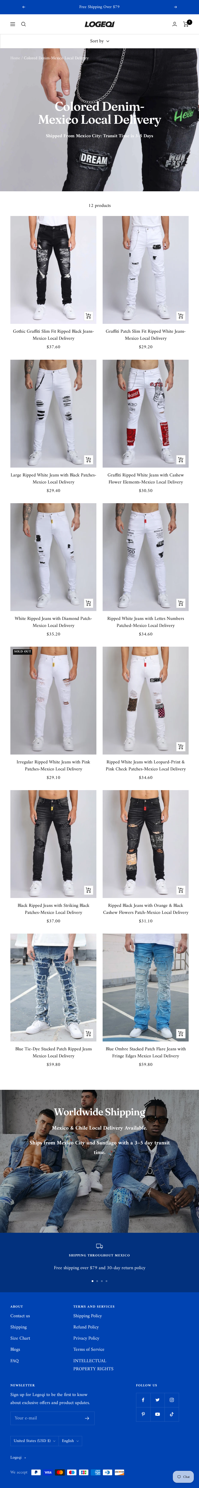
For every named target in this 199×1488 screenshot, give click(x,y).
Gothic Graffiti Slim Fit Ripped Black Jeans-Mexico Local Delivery (53, 335)
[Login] (174, 24)
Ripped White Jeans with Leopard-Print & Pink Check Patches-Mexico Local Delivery (146, 766)
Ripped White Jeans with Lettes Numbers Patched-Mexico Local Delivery (145, 622)
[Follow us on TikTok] (172, 1414)
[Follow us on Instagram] (172, 1400)
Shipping (18, 1327)
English (68, 1441)
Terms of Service (88, 1350)
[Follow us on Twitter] (157, 1400)
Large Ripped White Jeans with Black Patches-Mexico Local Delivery (53, 479)
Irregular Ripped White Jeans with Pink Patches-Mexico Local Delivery (53, 766)
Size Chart (20, 1338)
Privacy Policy (86, 1338)
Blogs (15, 1350)
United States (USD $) (32, 1441)
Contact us (20, 1316)
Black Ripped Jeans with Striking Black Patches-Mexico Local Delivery (53, 909)
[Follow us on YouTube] (157, 1414)
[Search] (23, 24)
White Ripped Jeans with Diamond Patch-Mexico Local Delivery (53, 622)
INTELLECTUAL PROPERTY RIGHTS (93, 1365)
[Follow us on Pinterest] (143, 1414)
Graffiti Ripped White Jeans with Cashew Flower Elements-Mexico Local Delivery (146, 479)
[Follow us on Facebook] (143, 1400)
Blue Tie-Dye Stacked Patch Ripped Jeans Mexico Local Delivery (53, 1053)
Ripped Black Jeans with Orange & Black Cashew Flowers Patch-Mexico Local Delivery (145, 909)
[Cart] (186, 24)
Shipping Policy (87, 1316)
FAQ (14, 1361)
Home (15, 58)
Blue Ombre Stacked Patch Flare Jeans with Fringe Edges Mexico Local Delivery (146, 1053)
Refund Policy (86, 1327)
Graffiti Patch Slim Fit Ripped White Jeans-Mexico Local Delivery (146, 335)
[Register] (87, 1418)
